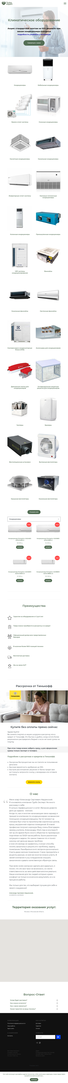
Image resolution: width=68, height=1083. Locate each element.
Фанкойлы (48, 271)
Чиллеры (19, 425)
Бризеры (48, 425)
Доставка (38, 1023)
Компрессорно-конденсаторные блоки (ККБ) (20, 349)
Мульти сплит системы (19, 122)
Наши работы (11, 1026)
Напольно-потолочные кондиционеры (48, 196)
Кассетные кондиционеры (20, 159)
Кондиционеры (20, 85)
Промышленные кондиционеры (48, 234)
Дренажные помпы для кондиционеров (20, 387)
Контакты (10, 1035)
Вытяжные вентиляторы (48, 462)
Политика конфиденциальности (16, 1023)
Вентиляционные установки (20, 462)
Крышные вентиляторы (20, 499)
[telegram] (37, 1043)
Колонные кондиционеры (20, 234)
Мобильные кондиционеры (48, 85)
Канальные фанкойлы (20, 311)
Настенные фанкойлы (48, 311)
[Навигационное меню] (65, 3)
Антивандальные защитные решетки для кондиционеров (48, 387)
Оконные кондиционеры (48, 122)
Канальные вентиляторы (48, 499)
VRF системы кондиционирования (20, 272)
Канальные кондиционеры (48, 159)
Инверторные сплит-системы (20, 196)
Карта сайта (10, 1028)
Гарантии (38, 1026)
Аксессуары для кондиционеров (48, 348)
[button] (34, 43)
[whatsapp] (40, 1043)
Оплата (38, 1028)
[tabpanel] (34, 554)
